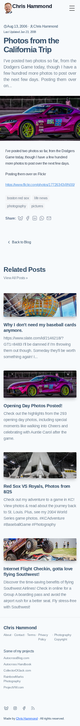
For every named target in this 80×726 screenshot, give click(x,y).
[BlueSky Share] (20, 218)
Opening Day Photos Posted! (33, 405)
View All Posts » (16, 278)
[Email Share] (49, 218)
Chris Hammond (45, 26)
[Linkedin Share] (34, 218)
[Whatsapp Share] (41, 218)
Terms (31, 635)
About (7, 635)
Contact (19, 635)
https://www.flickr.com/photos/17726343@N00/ (40, 185)
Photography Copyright (62, 637)
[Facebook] (24, 708)
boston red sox (18, 198)
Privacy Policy (43, 637)
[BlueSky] (6, 708)
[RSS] (32, 708)
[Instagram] (15, 708)
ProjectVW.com (14, 687)
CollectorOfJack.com (17, 670)
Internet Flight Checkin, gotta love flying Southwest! (38, 571)
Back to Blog (21, 242)
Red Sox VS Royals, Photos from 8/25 (37, 489)
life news (40, 198)
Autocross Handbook (17, 664)
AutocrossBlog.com (16, 658)
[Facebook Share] (27, 218)
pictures (37, 206)
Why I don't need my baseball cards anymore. (40, 327)
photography (16, 206)
